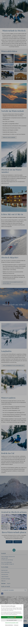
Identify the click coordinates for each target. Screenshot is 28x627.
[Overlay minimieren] (21, 606)
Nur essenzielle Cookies (12, 620)
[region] (11, 611)
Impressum (16, 625)
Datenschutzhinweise (9, 625)
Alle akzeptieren (11, 617)
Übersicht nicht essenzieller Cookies (11, 622)
